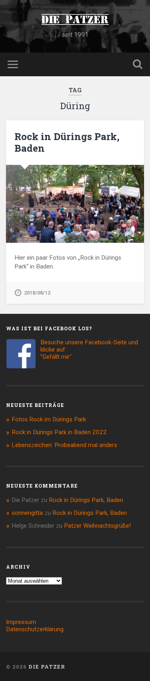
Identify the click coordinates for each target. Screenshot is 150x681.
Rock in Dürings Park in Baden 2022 (59, 432)
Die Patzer (75, 19)
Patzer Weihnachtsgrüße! (97, 525)
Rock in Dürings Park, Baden (67, 142)
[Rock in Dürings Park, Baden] (75, 204)
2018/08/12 (37, 293)
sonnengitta (27, 512)
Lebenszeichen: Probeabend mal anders (64, 445)
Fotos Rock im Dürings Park (49, 419)
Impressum (21, 622)
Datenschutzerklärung (35, 629)
